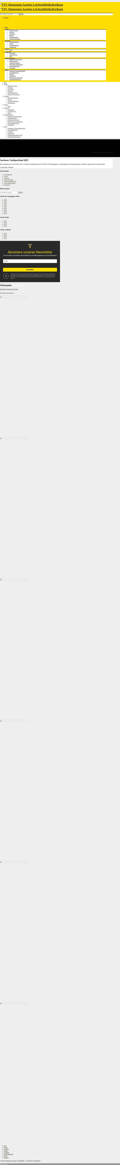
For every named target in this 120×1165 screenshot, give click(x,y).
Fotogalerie (110, 152)
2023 (5, 205)
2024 (5, 203)
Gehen (6, 176)
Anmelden (30, 270)
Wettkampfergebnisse (10, 181)
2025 (5, 201)
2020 (5, 210)
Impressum (45, 1161)
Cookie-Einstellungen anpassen (68, 1161)
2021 (5, 208)
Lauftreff (6, 178)
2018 (5, 213)
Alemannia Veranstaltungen (99, 152)
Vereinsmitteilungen (9, 183)
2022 (5, 207)
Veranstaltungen (8, 180)
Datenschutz (53, 1161)
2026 (5, 200)
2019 (5, 212)
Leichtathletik (8, 175)
